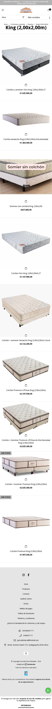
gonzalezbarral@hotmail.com (28, 640)
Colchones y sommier (18, 24)
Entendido (26, 705)
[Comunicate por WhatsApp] (48, 690)
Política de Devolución (26, 613)
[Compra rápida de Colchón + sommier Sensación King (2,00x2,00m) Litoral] (26, 335)
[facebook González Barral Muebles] (28, 575)
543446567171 (28, 631)
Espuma (30, 24)
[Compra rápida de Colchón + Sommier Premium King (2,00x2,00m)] (26, 479)
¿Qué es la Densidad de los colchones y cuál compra (26, 623)
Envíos (26, 604)
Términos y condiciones (26, 618)
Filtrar (4, 17)
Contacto (26, 594)
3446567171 (28, 636)
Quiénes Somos (26, 599)
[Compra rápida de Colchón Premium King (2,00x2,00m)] (26, 546)
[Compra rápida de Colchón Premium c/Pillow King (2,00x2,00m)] (26, 385)
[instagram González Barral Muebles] (23, 575)
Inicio (6, 24)
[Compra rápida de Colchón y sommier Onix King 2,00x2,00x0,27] (26, 84)
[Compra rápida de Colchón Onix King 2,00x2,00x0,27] (26, 268)
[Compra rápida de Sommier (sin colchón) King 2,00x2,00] (26, 201)
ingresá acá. (40, 679)
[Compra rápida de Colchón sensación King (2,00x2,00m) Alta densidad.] (26, 134)
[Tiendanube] (26, 665)
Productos (26, 589)
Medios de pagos (26, 609)
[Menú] (4, 10)
